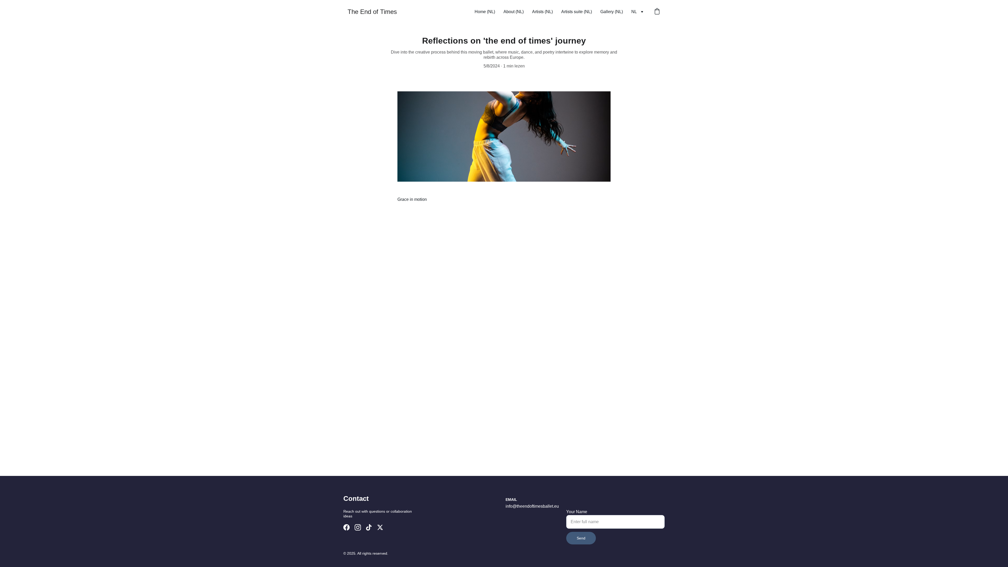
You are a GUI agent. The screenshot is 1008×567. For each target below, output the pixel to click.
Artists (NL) (542, 11)
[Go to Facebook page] (346, 527)
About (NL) (513, 11)
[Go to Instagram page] (358, 527)
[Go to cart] (657, 12)
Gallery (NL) (611, 11)
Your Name (576, 512)
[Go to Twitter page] (380, 527)
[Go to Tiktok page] (369, 527)
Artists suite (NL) (576, 11)
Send (581, 538)
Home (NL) (485, 11)
